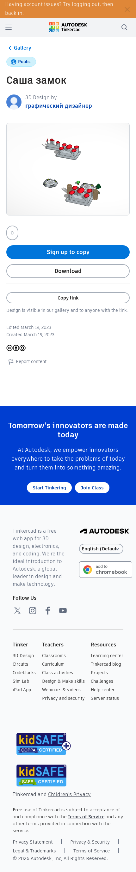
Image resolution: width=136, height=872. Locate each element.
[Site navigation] (8, 27)
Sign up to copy (68, 252)
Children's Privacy (69, 794)
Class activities (57, 672)
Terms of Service (86, 816)
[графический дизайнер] (14, 102)
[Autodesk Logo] (104, 532)
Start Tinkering (49, 487)
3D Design (23, 655)
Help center (103, 690)
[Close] (127, 8)
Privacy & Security (90, 842)
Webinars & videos (61, 690)
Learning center (107, 655)
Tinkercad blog (106, 664)
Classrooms (54, 655)
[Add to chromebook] (105, 569)
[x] (17, 610)
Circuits (20, 664)
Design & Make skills (63, 681)
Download (68, 271)
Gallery (22, 47)
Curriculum (53, 664)
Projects (99, 672)
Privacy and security (63, 698)
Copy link (68, 297)
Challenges (102, 681)
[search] (124, 27)
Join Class (92, 487)
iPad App (22, 690)
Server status (105, 698)
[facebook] (48, 610)
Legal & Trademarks (34, 850)
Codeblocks (24, 672)
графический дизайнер (58, 106)
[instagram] (32, 610)
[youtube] (63, 610)
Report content (31, 361)
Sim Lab (21, 681)
